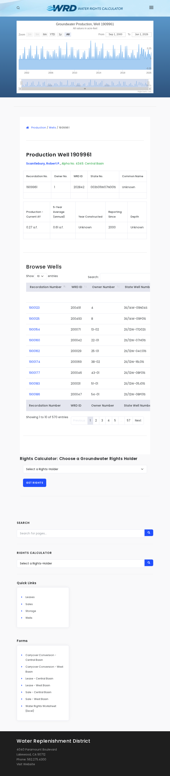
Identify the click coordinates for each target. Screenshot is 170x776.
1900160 (34, 340)
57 (128, 420)
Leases (30, 597)
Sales (29, 604)
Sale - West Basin (37, 699)
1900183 (34, 383)
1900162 (34, 351)
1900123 (34, 308)
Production (38, 127)
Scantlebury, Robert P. (43, 163)
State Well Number (139, 287)
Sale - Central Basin (38, 692)
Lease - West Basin (38, 685)
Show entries (42, 276)
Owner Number (103, 287)
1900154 (34, 329)
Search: (93, 277)
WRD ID (77, 287)
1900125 (34, 319)
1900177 (34, 373)
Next (138, 420)
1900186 (34, 394)
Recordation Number (46, 287)
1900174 (34, 362)
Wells (52, 127)
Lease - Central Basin (39, 678)
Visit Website (26, 764)
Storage (31, 611)
